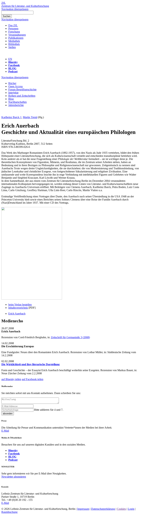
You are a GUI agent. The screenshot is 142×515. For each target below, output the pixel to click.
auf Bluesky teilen (11, 379)
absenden (7, 413)
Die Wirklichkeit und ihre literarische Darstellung (30, 364)
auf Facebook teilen (32, 379)
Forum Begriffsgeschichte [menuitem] (22, 89)
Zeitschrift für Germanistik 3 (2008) (70, 337)
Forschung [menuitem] (14, 31)
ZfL (3, 2)
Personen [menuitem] (13, 28)
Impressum (83, 508)
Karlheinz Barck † (11, 117)
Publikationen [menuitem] (15, 37)
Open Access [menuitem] (15, 86)
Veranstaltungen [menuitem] (17, 34)
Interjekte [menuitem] (13, 92)
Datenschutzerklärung (103, 508)
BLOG (12, 68)
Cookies (121, 508)
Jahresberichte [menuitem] (16, 105)
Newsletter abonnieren (13, 476)
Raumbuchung (9, 511)
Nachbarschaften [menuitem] (17, 102)
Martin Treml (30, 117)
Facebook (14, 65)
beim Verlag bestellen (20, 304)
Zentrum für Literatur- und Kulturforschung (25, 6)
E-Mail (5, 430)
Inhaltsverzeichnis (18, 307)
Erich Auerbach (16, 313)
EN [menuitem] (10, 59)
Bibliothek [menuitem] (14, 44)
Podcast (12, 71)
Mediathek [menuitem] (14, 41)
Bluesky (13, 62)
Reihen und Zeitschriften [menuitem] (21, 95)
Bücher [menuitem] (12, 83)
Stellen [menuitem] (12, 47)
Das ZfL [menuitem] (13, 25)
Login (131, 508)
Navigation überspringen (14, 9)
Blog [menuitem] (11, 98)
